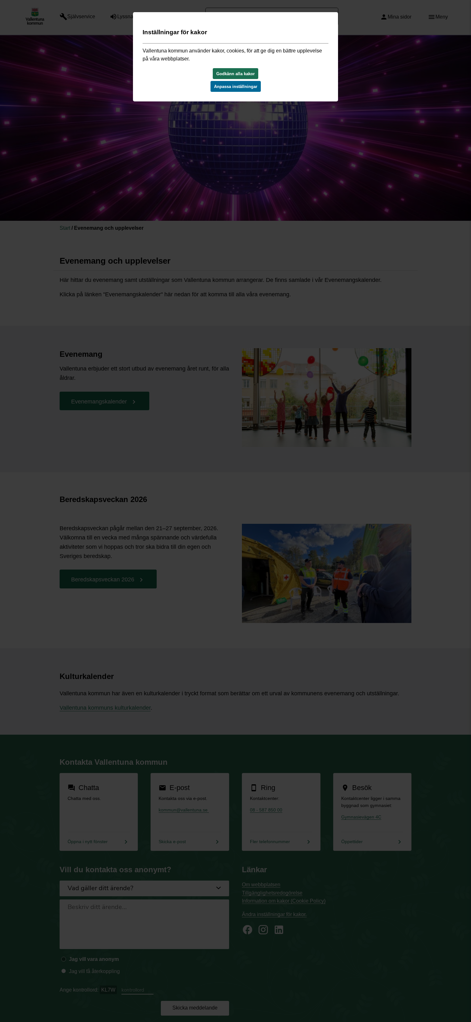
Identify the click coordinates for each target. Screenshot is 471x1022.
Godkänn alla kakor (235, 73)
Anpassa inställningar (235, 86)
